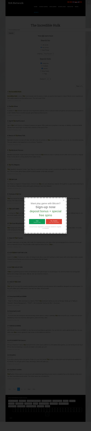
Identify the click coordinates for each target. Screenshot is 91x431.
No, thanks (54, 221)
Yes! (37, 221)
